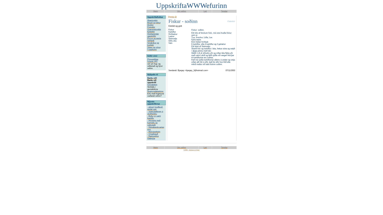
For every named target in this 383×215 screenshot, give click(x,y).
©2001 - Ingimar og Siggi (191, 150)
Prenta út (172, 17)
